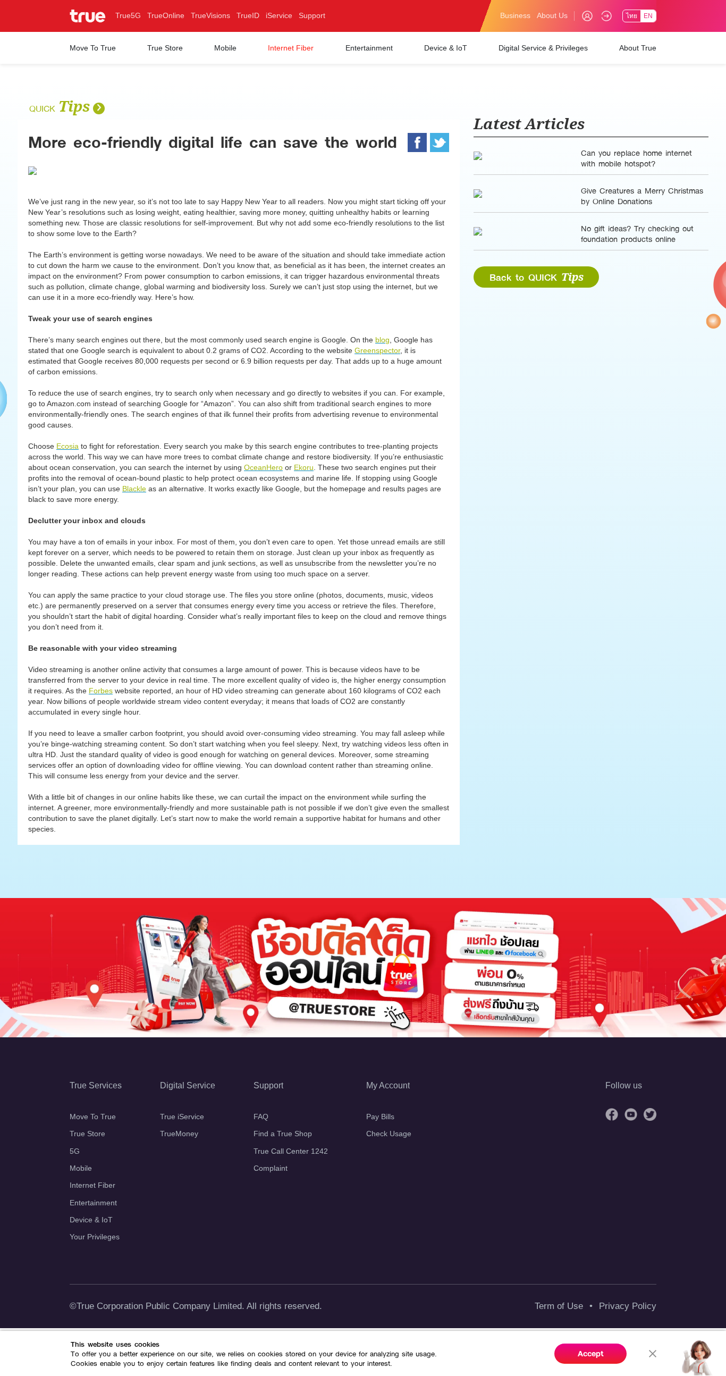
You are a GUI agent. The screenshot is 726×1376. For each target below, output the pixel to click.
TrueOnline (165, 15)
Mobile (81, 1168)
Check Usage (388, 1133)
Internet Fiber (92, 1185)
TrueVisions (210, 15)
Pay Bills (380, 1116)
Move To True (93, 1116)
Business (515, 15)
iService (279, 15)
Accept (591, 1353)
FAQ (261, 1116)
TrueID (248, 15)
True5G (128, 15)
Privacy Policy (627, 1306)
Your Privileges (95, 1236)
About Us (552, 15)
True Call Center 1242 (291, 1151)
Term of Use (559, 1306)
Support (312, 15)
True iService (182, 1116)
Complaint (271, 1168)
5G (75, 1151)
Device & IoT (91, 1219)
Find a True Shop (283, 1133)
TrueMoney (179, 1133)
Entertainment (93, 1202)
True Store (87, 1133)
